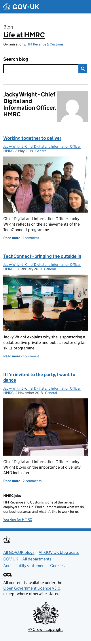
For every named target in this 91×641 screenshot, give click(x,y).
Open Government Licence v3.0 (31, 588)
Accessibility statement (24, 565)
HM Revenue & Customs (45, 44)
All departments (36, 559)
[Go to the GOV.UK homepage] (21, 7)
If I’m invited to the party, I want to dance (39, 377)
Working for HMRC (17, 519)
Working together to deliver (32, 138)
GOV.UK (10, 559)
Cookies (57, 565)
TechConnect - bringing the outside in (42, 256)
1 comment (31, 238)
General (41, 151)
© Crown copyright (45, 629)
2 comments (32, 481)
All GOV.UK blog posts (59, 552)
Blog (8, 27)
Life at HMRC (24, 34)
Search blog (15, 59)
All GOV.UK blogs (18, 552)
